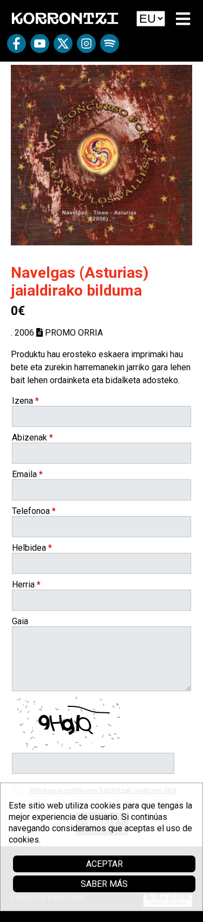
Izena (25, 401)
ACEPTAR (104, 864)
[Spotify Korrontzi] (109, 47)
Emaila (27, 474)
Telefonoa (34, 511)
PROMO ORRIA (73, 333)
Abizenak (32, 437)
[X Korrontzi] (63, 47)
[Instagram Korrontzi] (86, 47)
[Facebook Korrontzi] (16, 47)
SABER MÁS (104, 884)
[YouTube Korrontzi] (39, 47)
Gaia (20, 621)
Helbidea (32, 548)
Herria (26, 584)
